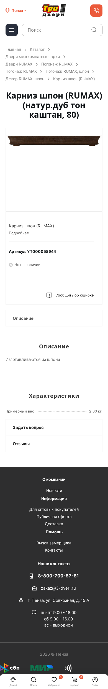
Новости (54, 490)
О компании (54, 479)
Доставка (54, 523)
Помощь (54, 531)
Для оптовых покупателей (54, 509)
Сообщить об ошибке (74, 295)
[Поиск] (94, 29)
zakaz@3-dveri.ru (58, 587)
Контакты (54, 550)
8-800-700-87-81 (58, 576)
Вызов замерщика (54, 542)
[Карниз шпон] (54, 168)
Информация (54, 498)
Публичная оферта (54, 516)
